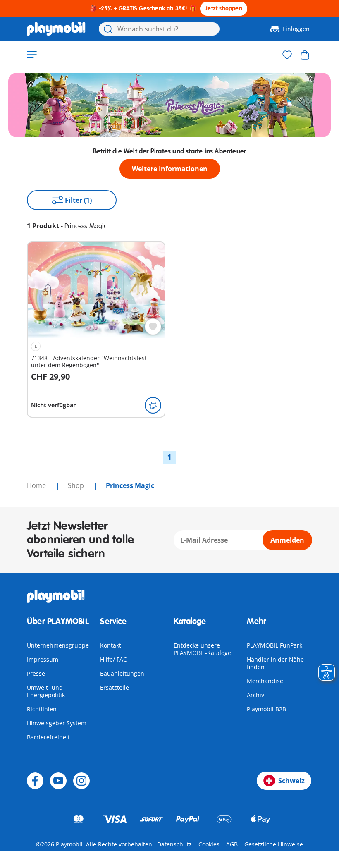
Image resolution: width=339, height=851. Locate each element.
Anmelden (287, 540)
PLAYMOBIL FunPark (274, 645)
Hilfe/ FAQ (114, 659)
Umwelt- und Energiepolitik (46, 691)
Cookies (209, 844)
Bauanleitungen (122, 673)
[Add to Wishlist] (153, 326)
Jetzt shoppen (223, 8)
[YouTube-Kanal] (58, 780)
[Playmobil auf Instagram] (81, 780)
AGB (232, 844)
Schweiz (291, 780)
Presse (36, 673)
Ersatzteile (114, 687)
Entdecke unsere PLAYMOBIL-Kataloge (202, 649)
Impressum (42, 659)
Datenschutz (174, 844)
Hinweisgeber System (56, 723)
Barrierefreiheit (48, 737)
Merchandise (265, 681)
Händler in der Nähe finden (275, 663)
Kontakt (110, 645)
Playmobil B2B (266, 709)
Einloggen (296, 29)
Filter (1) (78, 200)
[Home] (56, 29)
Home (37, 485)
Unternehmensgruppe (58, 645)
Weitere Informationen (170, 168)
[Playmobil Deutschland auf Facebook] (35, 780)
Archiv (255, 695)
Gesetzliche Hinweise (273, 844)
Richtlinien (42, 709)
